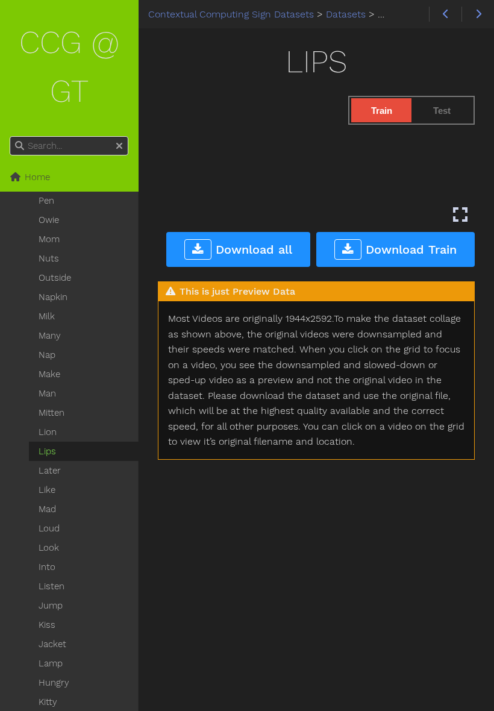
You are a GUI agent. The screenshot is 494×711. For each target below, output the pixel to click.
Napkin (53, 297)
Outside (55, 277)
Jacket (52, 644)
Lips (47, 451)
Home (36, 177)
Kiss (47, 624)
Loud (49, 528)
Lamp (51, 663)
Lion (48, 432)
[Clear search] (119, 146)
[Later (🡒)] (477, 14)
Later (50, 470)
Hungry (54, 682)
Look (49, 547)
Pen (46, 200)
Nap (47, 354)
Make (49, 374)
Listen (51, 586)
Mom (49, 239)
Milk (47, 316)
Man (47, 393)
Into (47, 567)
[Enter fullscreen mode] (460, 214)
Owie (49, 220)
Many (50, 335)
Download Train (409, 249)
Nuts (49, 258)
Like (47, 489)
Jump (51, 605)
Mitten (51, 412)
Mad (47, 509)
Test (442, 110)
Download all (251, 249)
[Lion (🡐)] (445, 14)
